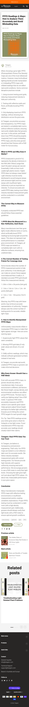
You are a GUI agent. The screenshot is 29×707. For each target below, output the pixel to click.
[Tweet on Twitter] (7, 529)
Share (19, 524)
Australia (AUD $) (17, 692)
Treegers (16, 703)
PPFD (25, 519)
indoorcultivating (5, 519)
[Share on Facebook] (2, 529)
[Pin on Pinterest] (4, 529)
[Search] (24, 6)
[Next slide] (25, 626)
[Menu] (2, 6)
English (8, 692)
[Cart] (27, 6)
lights (20, 519)
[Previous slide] (21, 626)
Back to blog (7, 524)
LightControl (13, 519)
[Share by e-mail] (9, 529)
